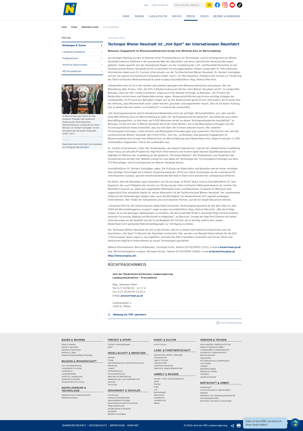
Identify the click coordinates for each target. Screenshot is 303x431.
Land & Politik (158, 16)
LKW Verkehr (205, 363)
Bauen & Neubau (69, 344)
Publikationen (70, 58)
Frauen (111, 360)
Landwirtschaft (160, 363)
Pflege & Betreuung (116, 406)
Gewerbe (204, 393)
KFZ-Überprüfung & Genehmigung (214, 361)
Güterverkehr (205, 358)
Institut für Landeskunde (72, 376)
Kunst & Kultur (160, 344)
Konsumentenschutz (116, 374)
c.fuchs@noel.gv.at (229, 247)
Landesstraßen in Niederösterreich (214, 350)
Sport (110, 347)
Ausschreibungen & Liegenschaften (215, 390)
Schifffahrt (204, 374)
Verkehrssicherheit (208, 377)
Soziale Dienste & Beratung (119, 408)
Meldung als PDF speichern (129, 314)
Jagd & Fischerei (161, 360)
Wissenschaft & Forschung (73, 382)
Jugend (111, 368)
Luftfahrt (204, 366)
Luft (155, 389)
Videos (204, 16)
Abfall (156, 381)
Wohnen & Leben (69, 352)
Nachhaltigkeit (160, 392)
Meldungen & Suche (89, 27)
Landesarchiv (67, 371)
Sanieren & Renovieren (71, 350)
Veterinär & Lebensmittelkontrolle (168, 368)
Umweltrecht (159, 398)
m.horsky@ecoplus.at (222, 251)
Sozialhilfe (112, 411)
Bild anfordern (82, 147)
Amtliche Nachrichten (74, 64)
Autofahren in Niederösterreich (213, 352)
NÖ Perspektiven (71, 71)
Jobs (146, 5)
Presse (190, 16)
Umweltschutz (160, 400)
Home (125, 16)
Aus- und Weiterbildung (72, 365)
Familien (111, 357)
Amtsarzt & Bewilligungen (119, 398)
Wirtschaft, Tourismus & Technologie (215, 401)
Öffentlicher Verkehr (208, 371)
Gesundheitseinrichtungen (119, 400)
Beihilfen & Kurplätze (117, 414)
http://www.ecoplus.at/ (122, 255)
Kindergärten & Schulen (72, 368)
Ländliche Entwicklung (163, 365)
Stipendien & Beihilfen (71, 379)
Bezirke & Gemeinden (226, 16)
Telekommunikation (70, 398)
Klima (156, 387)
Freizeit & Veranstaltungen (119, 344)
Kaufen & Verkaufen (70, 347)
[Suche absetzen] (209, 5)
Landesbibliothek (69, 374)
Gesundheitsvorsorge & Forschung (122, 403)
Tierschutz (112, 384)
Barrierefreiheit (74, 425)
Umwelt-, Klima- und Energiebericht (169, 379)
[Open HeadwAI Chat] (295, 423)
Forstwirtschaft (160, 357)
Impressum (117, 425)
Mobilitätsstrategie (208, 369)
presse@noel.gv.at (132, 295)
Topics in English (160, 5)
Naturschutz (159, 395)
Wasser (157, 403)
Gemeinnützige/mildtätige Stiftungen (77, 355)
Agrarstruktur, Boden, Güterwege (168, 355)
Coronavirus (113, 395)
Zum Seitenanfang (230, 322)
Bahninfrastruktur (207, 355)
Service (177, 16)
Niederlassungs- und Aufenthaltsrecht (124, 379)
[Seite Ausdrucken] (238, 426)
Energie (157, 384)
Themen (139, 16)
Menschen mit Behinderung (119, 376)
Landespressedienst (73, 51)
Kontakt (133, 425)
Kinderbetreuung (115, 371)
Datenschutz (98, 425)
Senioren (111, 382)
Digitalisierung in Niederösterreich (76, 395)
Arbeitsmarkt (205, 387)
